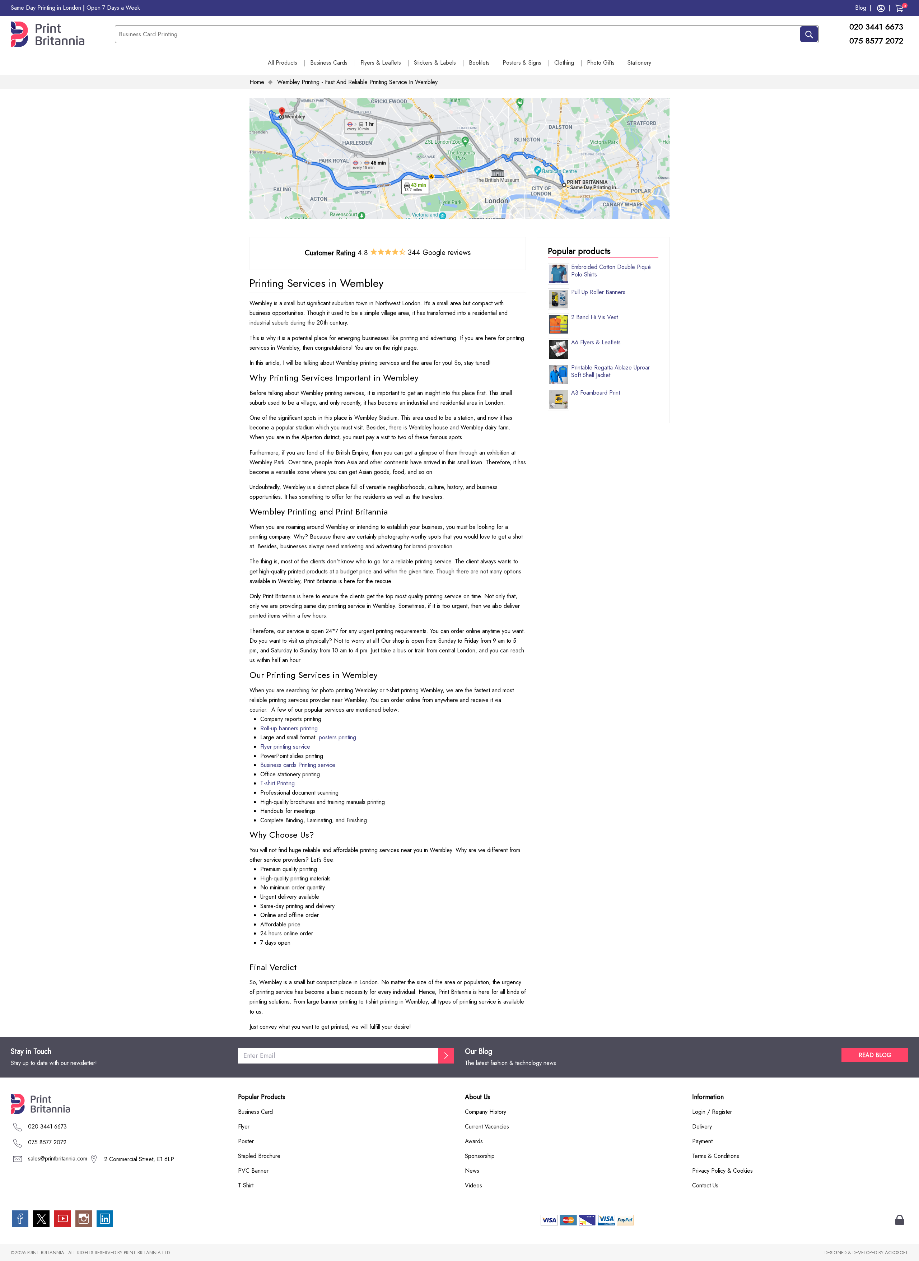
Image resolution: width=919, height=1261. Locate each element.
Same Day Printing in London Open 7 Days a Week (75, 8)
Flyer (243, 1126)
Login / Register (712, 1112)
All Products (282, 63)
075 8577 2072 (876, 41)
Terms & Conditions (715, 1156)
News (472, 1171)
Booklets (479, 63)
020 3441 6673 (877, 27)
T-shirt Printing (277, 783)
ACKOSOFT (896, 1252)
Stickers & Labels (435, 63)
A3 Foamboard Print (595, 392)
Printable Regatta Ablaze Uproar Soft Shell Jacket (610, 371)
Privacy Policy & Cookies (722, 1171)
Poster (246, 1141)
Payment (702, 1141)
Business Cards (328, 63)
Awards (474, 1141)
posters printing (337, 737)
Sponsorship (480, 1156)
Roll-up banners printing (289, 728)
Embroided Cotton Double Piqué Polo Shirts (611, 271)
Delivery (702, 1126)
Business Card (255, 1112)
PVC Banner (253, 1171)
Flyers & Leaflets (380, 63)
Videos (473, 1185)
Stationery (639, 63)
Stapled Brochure (259, 1156)
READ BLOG (875, 1055)
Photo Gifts (601, 63)
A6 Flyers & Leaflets (596, 342)
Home (256, 82)
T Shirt (245, 1185)
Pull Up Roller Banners (598, 292)
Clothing (564, 63)
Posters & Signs (522, 63)
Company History (485, 1112)
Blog (860, 7)
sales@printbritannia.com (57, 1158)
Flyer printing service (285, 747)
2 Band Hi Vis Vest (594, 317)
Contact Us (705, 1185)
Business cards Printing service (297, 765)
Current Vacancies (487, 1126)
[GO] (446, 1056)
